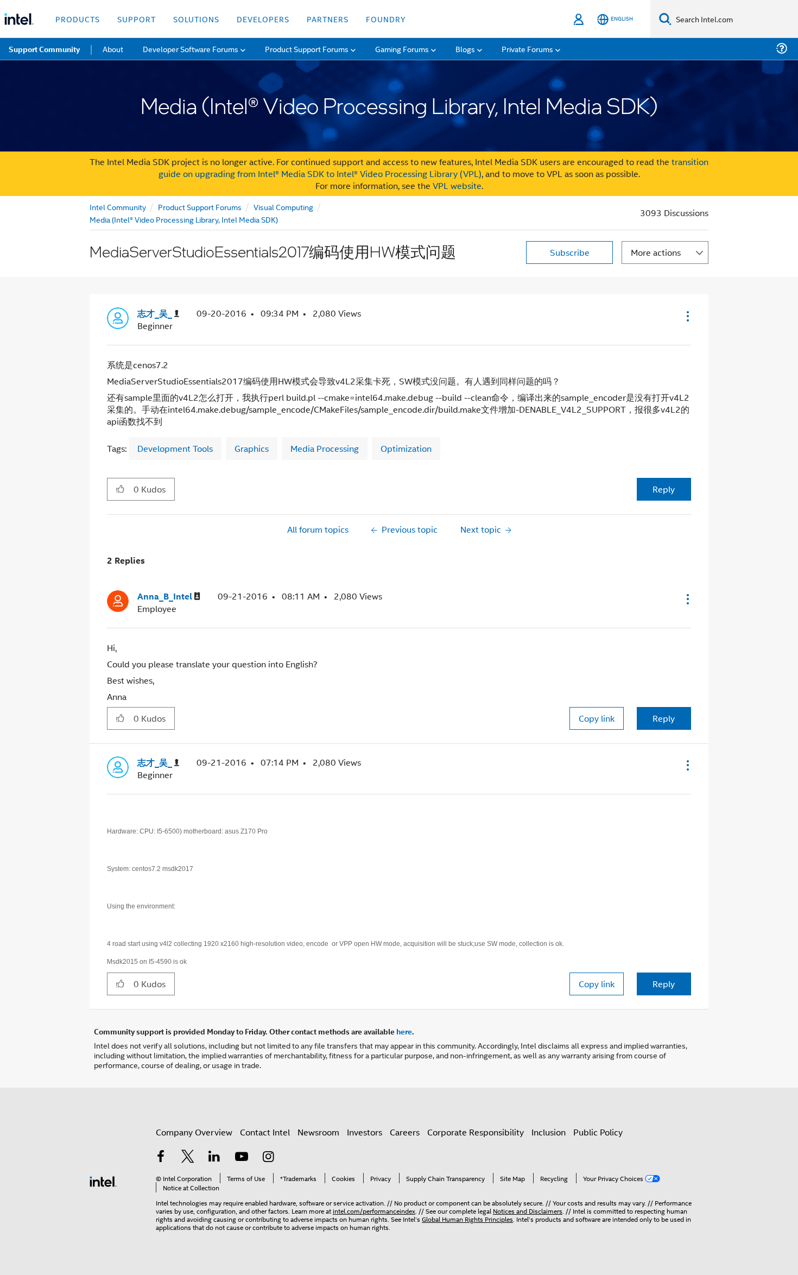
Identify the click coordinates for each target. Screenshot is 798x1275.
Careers (405, 1132)
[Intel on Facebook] (160, 1157)
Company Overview (194, 1132)
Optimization (406, 448)
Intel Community (118, 206)
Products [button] (77, 18)
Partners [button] (328, 18)
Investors (364, 1132)
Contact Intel (265, 1132)
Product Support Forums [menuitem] (307, 48)
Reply (664, 489)
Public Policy (598, 1132)
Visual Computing (283, 206)
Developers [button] (263, 18)
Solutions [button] (196, 18)
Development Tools (175, 448)
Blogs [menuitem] (465, 48)
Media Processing (324, 448)
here (404, 1031)
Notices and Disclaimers (527, 1210)
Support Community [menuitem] (44, 49)
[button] (687, 316)
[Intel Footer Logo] (103, 1180)
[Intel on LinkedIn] (214, 1157)
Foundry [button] (386, 18)
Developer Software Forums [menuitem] (190, 48)
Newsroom (318, 1132)
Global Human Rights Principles (467, 1219)
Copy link (597, 718)
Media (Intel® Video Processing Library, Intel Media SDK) (184, 219)
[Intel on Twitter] (188, 1157)
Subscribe (570, 252)
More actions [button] (656, 252)
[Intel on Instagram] (268, 1157)
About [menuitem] (113, 48)
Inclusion (548, 1132)
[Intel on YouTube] (241, 1157)
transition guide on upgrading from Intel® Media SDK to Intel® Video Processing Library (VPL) (434, 167)
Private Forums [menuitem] (527, 48)
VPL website (457, 185)
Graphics (252, 448)
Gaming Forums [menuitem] (402, 48)
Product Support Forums (200, 206)
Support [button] (136, 18)
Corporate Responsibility (475, 1132)
